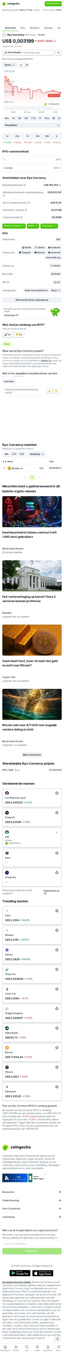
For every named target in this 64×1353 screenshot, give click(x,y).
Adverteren (10, 315)
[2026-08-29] (53, 118)
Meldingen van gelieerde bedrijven (17, 449)
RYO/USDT (55, 468)
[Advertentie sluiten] (56, 832)
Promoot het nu (51, 890)
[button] (58, 239)
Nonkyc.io (46, 360)
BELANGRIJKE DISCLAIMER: (16, 1282)
